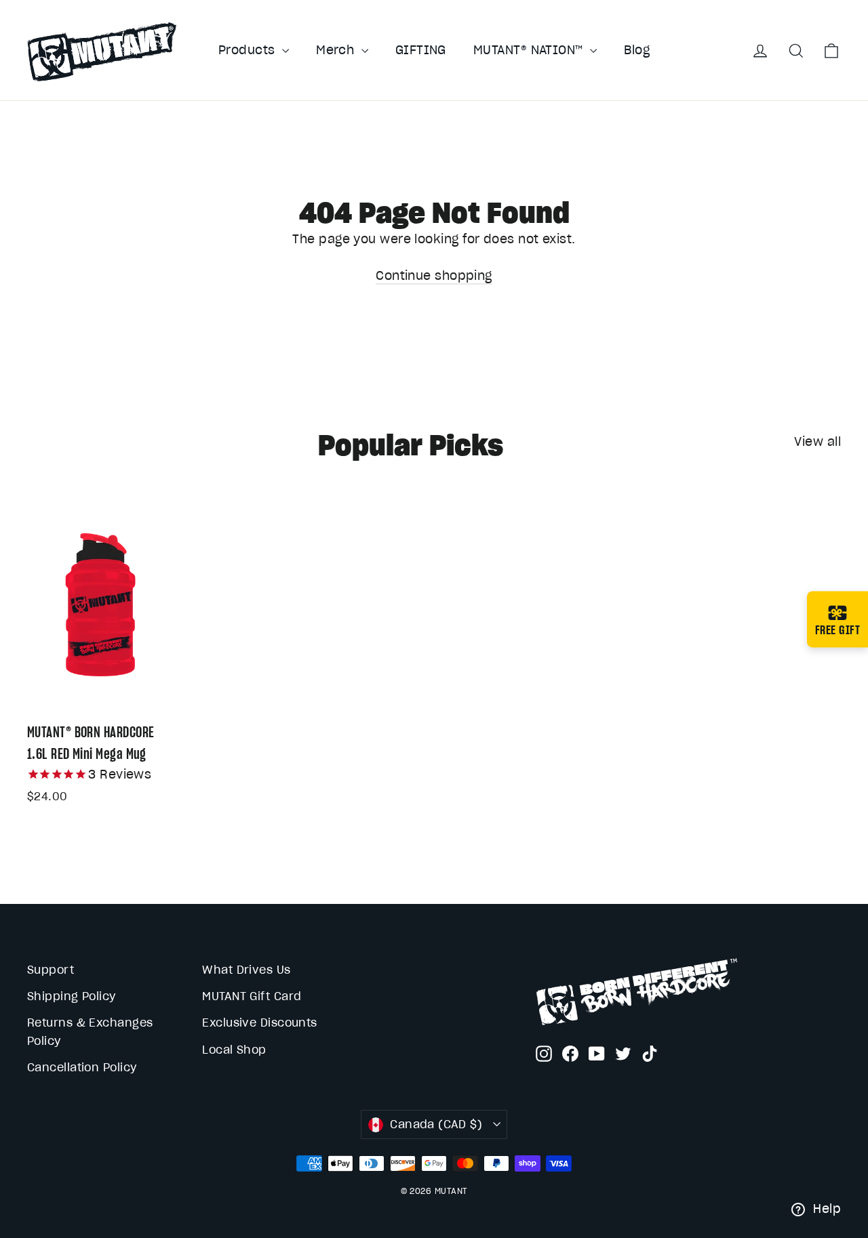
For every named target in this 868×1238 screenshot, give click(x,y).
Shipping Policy (71, 996)
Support (50, 969)
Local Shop (234, 1049)
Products (248, 50)
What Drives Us (246, 969)
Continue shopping (434, 275)
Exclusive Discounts (259, 1022)
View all (817, 441)
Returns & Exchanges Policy (90, 1031)
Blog (637, 50)
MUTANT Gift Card (251, 996)
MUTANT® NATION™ (530, 50)
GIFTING (420, 50)
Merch (337, 50)
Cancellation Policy (82, 1067)
